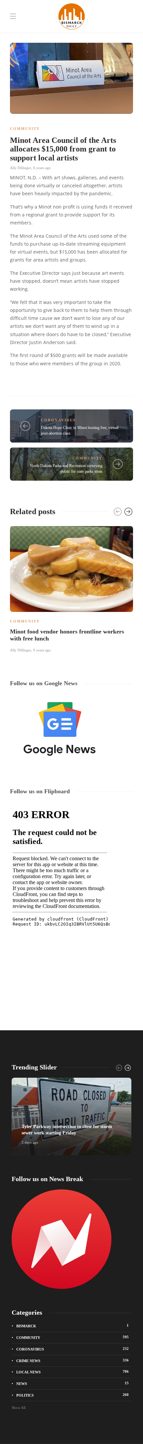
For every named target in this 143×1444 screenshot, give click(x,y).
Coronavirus (58, 420)
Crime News (72, 1360)
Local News (72, 1371)
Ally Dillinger (20, 168)
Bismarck (72, 1325)
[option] (71, 588)
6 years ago (42, 168)
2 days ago (30, 1142)
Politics (72, 1395)
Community (25, 129)
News (72, 1383)
